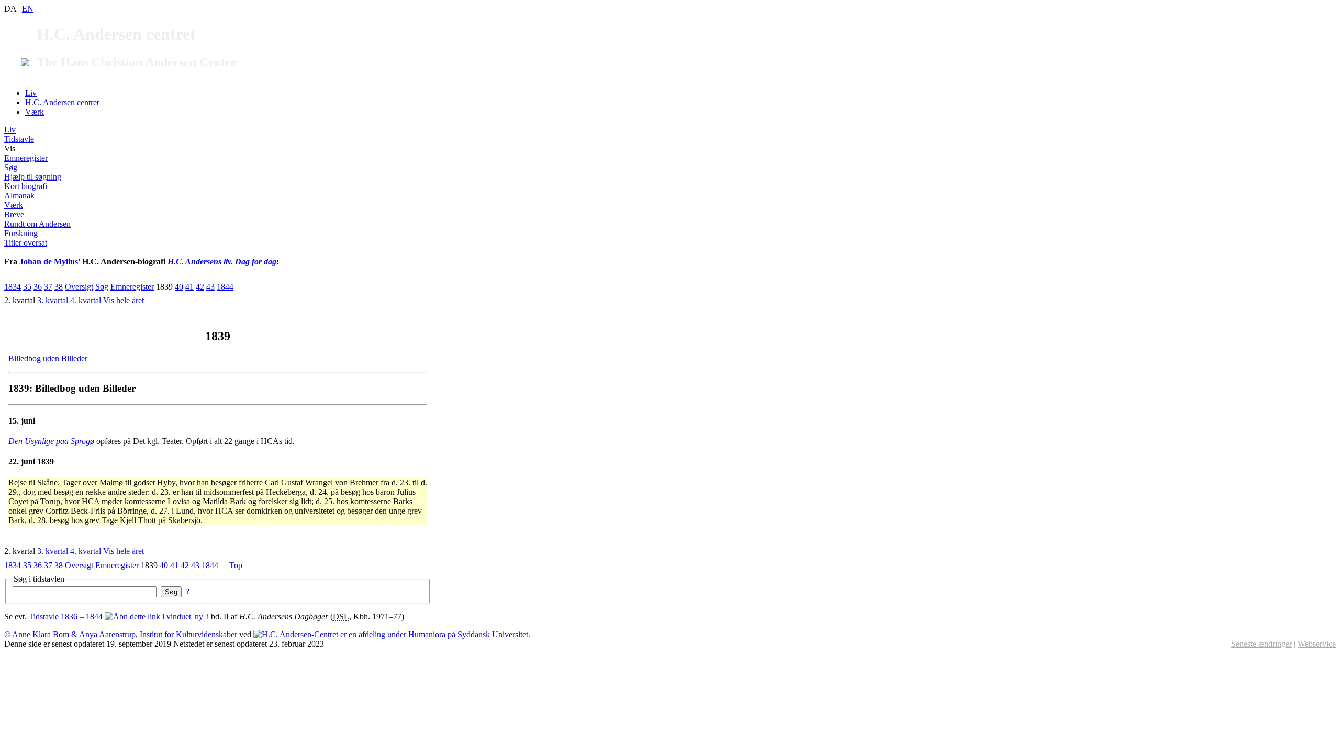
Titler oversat (25, 242)
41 (189, 286)
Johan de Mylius (48, 261)
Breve (14, 214)
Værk (34, 111)
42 (200, 286)
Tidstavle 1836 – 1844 (66, 616)
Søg (10, 167)
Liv (31, 92)
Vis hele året (123, 300)
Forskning (21, 233)
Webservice (1317, 643)
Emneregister (26, 157)
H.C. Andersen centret (62, 102)
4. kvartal (85, 300)
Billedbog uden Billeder (47, 358)
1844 (225, 286)
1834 (12, 286)
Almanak (19, 195)
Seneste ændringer (1261, 643)
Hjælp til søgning (32, 176)
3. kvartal (52, 300)
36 (38, 286)
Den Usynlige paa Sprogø (51, 441)
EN (28, 8)
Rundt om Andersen (37, 223)
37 (48, 286)
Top (234, 565)
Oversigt (79, 286)
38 (58, 286)
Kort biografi (25, 186)
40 (179, 286)
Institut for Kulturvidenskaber (188, 634)
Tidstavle (19, 139)
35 (27, 286)
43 (210, 286)
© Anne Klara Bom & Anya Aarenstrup (70, 634)
